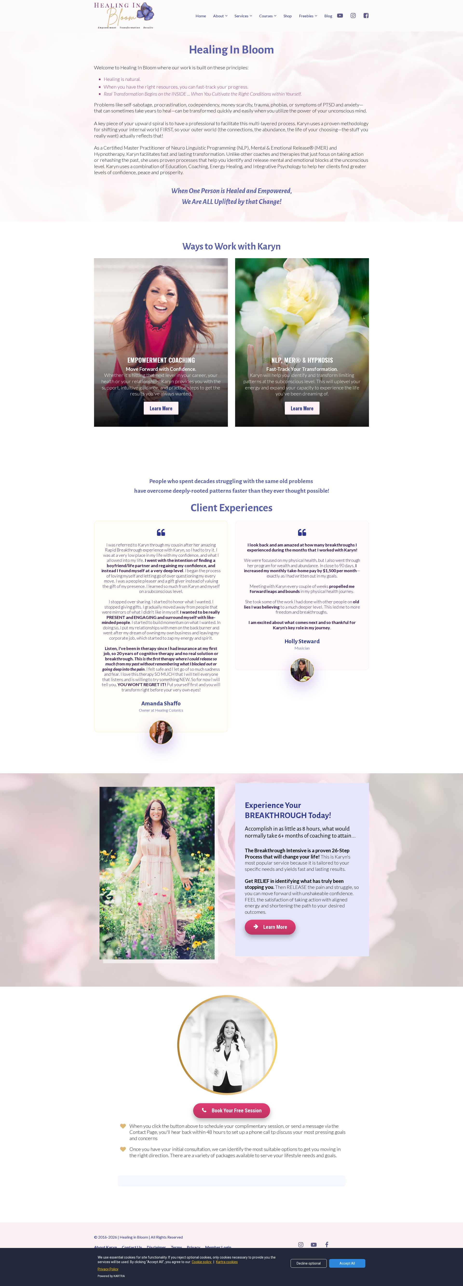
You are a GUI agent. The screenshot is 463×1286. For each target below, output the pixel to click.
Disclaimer (156, 1247)
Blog (328, 15)
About (218, 15)
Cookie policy (202, 1262)
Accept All (347, 1263)
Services (241, 15)
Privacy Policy (108, 1269)
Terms (176, 1247)
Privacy (193, 1247)
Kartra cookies (227, 1262)
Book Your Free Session (237, 1111)
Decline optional (309, 1263)
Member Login (218, 1247)
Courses (266, 15)
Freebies (306, 15)
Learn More (161, 408)
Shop (288, 15)
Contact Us (132, 1247)
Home (201, 15)
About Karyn (105, 1247)
